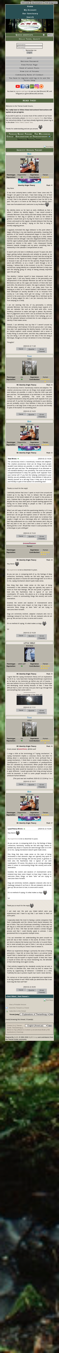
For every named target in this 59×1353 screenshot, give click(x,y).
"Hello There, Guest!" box (24, 122)
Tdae (50, 778)
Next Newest (23, 996)
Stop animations (37, 3)
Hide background (51, 3)
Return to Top (11, 1030)
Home (30, 6)
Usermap (20, 1032)
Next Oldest (11, 996)
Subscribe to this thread (17, 1011)
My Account (30, 10)
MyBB (16, 1037)
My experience (12, 570)
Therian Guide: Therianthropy (14, 1026)
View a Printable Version (17, 1004)
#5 (52, 674)
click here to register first (34, 118)
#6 (52, 746)
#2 (52, 385)
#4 (52, 560)
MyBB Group (33, 1037)
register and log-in (22, 91)
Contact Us (11, 1025)
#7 (52, 823)
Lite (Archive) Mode (39, 1030)
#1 (52, 185)
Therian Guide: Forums (20, 134)
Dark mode (25, 3)
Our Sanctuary (30, 13)
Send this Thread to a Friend (19, 1008)
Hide (50, 35)
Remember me (30, 50)
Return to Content (24, 1030)
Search (30, 17)
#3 (52, 453)
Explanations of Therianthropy (32, 136)
